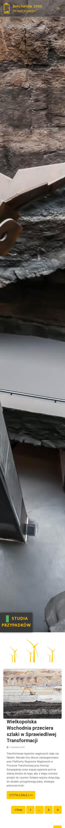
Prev (19, 810)
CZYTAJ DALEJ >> (21, 795)
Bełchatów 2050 (27, 6)
